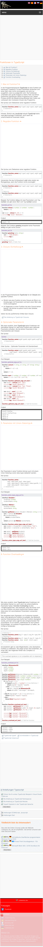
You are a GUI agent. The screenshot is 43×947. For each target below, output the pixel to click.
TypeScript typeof (10, 735)
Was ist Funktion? (11, 67)
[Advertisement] (21, 38)
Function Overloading (13, 77)
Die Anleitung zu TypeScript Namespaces (17, 799)
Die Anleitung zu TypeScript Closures (16, 317)
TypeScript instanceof (11, 738)
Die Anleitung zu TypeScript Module (15, 801)
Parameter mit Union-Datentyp (16, 75)
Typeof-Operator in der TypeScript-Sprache (18, 804)
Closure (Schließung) (13, 71)
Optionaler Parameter (13, 73)
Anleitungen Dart (9, 815)
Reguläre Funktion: (12, 69)
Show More (6, 807)
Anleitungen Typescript (13, 790)
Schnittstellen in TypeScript (29, 735)
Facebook (7, 909)
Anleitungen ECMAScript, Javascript (15, 812)
